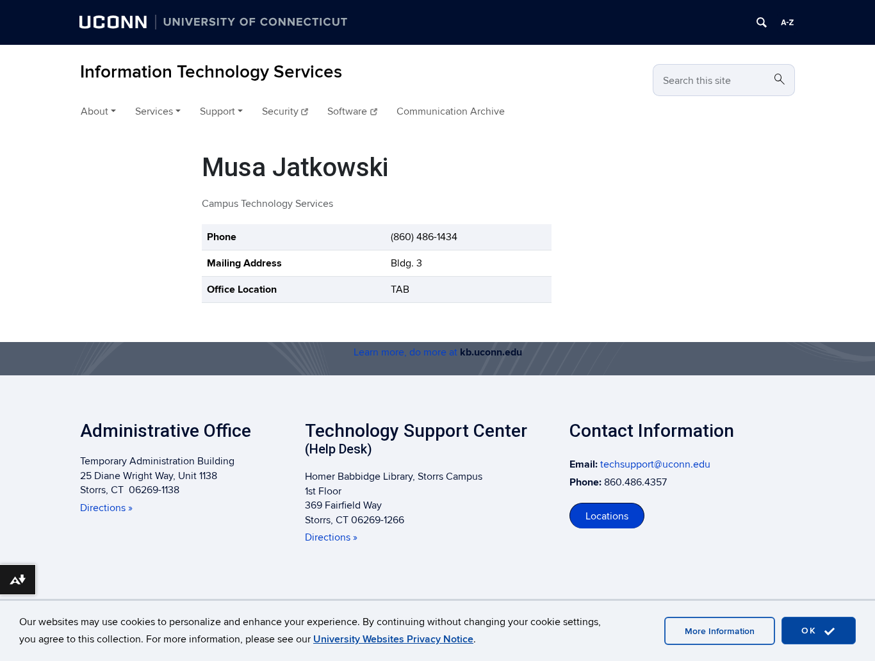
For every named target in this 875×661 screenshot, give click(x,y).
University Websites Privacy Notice (393, 639)
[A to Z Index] (787, 22)
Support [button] (217, 111)
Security (280, 111)
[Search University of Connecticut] (761, 22)
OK (811, 630)
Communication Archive (451, 111)
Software (347, 111)
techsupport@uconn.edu (655, 464)
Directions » (106, 508)
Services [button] (154, 111)
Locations (606, 516)
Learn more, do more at (438, 352)
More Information (720, 631)
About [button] (94, 111)
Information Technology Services (211, 72)
